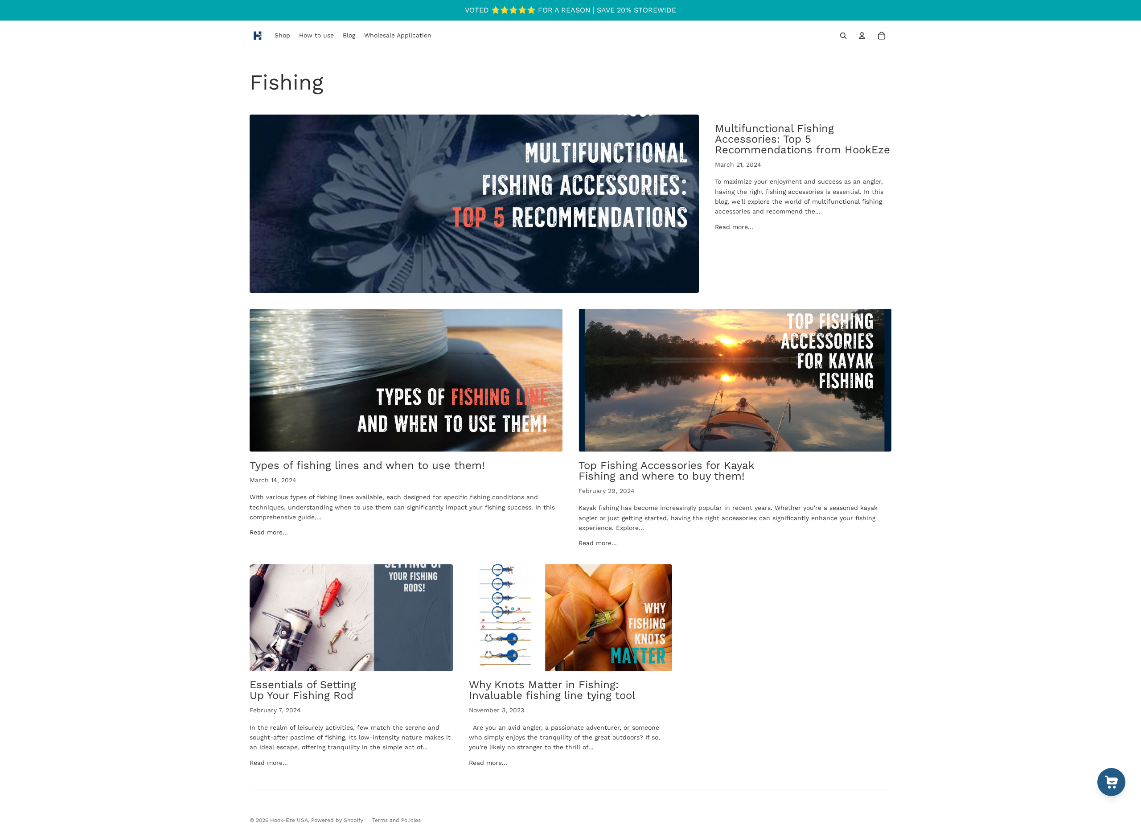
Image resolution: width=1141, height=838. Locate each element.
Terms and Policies (396, 820)
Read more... (734, 226)
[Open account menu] (862, 35)
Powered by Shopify (337, 820)
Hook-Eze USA (289, 820)
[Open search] (843, 35)
